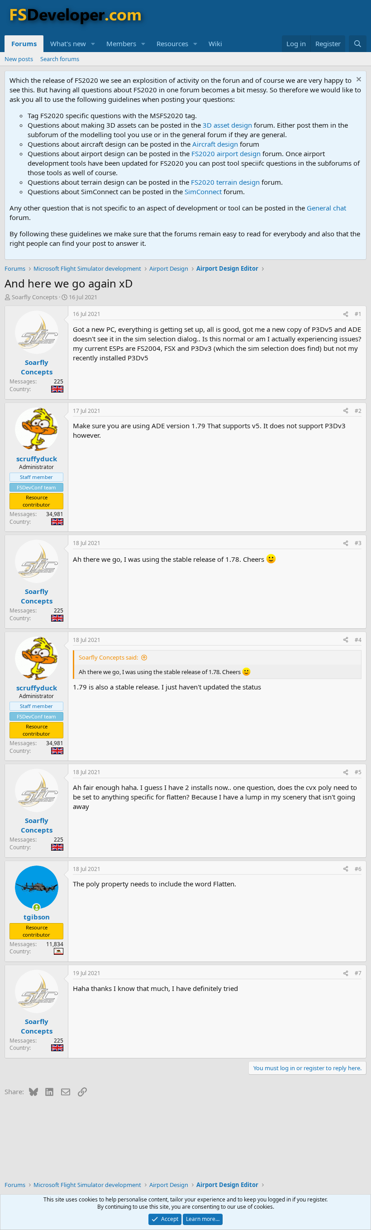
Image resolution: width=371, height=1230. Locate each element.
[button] (93, 43)
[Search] (357, 43)
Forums (24, 43)
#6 (358, 869)
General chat (326, 207)
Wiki (215, 43)
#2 (358, 411)
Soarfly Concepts (34, 297)
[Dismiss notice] (357, 80)
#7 (358, 973)
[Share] (346, 314)
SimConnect (203, 191)
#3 (358, 543)
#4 (358, 640)
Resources (172, 43)
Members (121, 43)
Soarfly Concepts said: (108, 657)
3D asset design (227, 124)
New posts (19, 59)
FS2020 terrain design (225, 182)
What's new (68, 43)
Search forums (59, 59)
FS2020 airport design (226, 153)
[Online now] (36, 907)
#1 (358, 314)
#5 (358, 772)
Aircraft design (215, 143)
